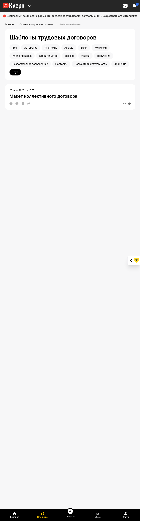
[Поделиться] (28, 103)
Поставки (61, 63)
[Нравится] (16, 103)
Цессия (69, 55)
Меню (98, 517)
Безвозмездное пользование (30, 63)
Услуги (85, 55)
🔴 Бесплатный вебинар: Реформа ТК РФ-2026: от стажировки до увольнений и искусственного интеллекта (70, 15)
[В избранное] (22, 103)
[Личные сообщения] (125, 6)
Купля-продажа (22, 55)
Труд (15, 72)
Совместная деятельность (91, 63)
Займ (84, 47)
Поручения (103, 55)
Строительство (48, 55)
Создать (70, 516)
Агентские (51, 47)
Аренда (68, 47)
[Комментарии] (10, 103)
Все (14, 47)
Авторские (30, 47)
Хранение (120, 63)
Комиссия (101, 47)
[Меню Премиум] (30, 6)
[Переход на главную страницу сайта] (13, 6)
